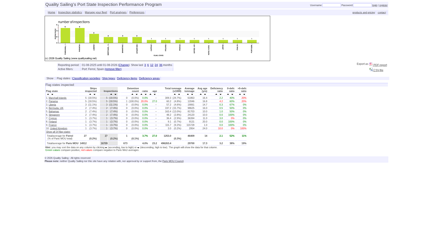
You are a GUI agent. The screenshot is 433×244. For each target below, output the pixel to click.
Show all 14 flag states (58, 131)
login (374, 5)
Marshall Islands (58, 97)
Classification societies (86, 78)
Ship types (108, 78)
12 (151, 65)
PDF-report (380, 65)
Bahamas (54, 111)
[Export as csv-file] (371, 69)
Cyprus (53, 118)
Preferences (136, 12)
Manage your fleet (96, 12)
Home (51, 12)
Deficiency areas (149, 78)
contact (382, 12)
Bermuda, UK (56, 108)
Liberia (52, 104)
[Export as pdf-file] (371, 64)
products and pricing (363, 12)
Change (124, 65)
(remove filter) (113, 69)
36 (160, 65)
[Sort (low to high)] (48, 94)
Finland (53, 121)
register (383, 5)
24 (156, 65)
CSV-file (378, 70)
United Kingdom (58, 128)
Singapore (54, 114)
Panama (53, 101)
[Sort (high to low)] (52, 94)
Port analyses (118, 12)
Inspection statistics (70, 12)
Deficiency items (127, 78)
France (53, 125)
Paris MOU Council (172, 161)
